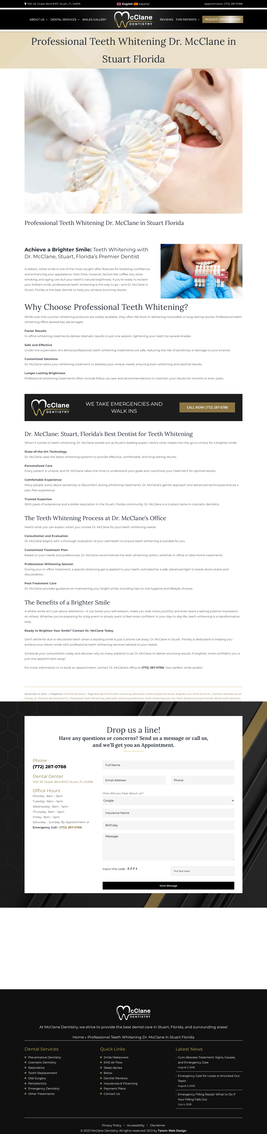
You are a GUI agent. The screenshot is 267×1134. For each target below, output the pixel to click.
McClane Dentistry (74, 693)
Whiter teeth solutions (227, 698)
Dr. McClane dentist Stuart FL (51, 698)
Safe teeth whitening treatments (125, 698)
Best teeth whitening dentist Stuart (154, 693)
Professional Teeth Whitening (87, 698)
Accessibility (136, 1125)
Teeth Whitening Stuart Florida (194, 698)
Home (78, 1037)
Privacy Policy (112, 1125)
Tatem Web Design (172, 1130)
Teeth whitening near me (160, 698)
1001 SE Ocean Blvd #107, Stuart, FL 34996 (63, 782)
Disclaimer (157, 1125)
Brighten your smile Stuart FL (193, 693)
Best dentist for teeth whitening (113, 693)
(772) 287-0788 (70, 827)
